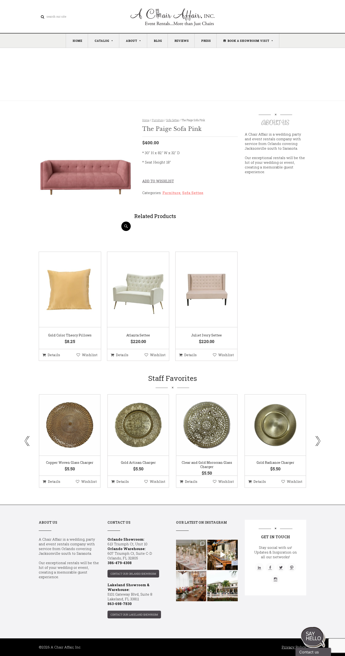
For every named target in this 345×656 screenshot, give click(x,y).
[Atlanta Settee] (132, 289)
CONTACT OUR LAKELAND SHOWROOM (134, 614)
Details (54, 354)
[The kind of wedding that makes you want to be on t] (222, 586)
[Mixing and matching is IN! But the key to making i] (222, 555)
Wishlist (89, 354)
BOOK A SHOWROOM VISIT (248, 41)
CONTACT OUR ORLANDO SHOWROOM (133, 573)
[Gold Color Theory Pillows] (64, 289)
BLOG (158, 41)
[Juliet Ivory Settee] (200, 289)
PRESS (206, 41)
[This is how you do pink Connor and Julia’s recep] (191, 555)
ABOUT (131, 41)
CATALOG (102, 41)
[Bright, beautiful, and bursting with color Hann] (191, 586)
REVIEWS (181, 41)
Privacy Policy (294, 647)
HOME (77, 41)
